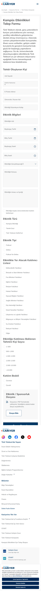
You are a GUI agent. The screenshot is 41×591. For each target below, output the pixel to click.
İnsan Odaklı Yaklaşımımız (11, 447)
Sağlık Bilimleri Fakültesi (14, 300)
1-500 (8, 347)
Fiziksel (8, 245)
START (4, 528)
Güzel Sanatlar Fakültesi (14, 310)
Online (8, 250)
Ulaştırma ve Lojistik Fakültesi (16, 314)
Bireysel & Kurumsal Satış (11, 504)
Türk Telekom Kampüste (10, 538)
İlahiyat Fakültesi (12, 328)
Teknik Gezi (10, 228)
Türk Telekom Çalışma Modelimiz (13, 456)
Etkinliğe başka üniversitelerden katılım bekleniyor (20, 212)
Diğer (8, 333)
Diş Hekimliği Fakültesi (14, 305)
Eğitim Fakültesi (11, 282)
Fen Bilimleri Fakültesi (14, 277)
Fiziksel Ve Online (12, 254)
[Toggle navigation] (37, 4)
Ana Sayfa (4, 10)
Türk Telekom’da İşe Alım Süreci (13, 524)
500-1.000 (10, 351)
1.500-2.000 (10, 356)
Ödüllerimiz (6, 465)
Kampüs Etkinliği (12, 224)
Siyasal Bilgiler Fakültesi (14, 296)
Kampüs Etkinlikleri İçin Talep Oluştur (15, 542)
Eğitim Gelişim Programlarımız (12, 470)
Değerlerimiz (6, 461)
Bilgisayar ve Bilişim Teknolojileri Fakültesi (21, 319)
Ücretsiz (9, 381)
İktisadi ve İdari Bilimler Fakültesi (18, 272)
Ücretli (8, 385)
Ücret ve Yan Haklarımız (10, 451)
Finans (4, 499)
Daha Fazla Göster (8, 508)
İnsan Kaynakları (7, 490)
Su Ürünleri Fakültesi (13, 324)
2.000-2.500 (10, 361)
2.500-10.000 (11, 365)
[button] (35, 129)
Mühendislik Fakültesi (13, 268)
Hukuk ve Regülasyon (9, 494)
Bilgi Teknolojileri (8, 485)
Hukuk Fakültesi (11, 291)
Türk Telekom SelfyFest (14, 233)
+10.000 (9, 370)
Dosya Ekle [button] (13, 413)
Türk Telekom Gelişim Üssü (11, 533)
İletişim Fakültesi (12, 286)
